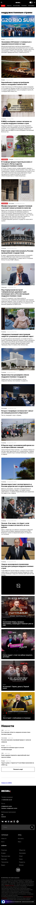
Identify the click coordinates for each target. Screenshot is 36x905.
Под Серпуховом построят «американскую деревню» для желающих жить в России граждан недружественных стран (15, 293)
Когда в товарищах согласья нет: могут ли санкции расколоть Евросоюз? (17, 412)
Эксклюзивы (16, 5)
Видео (3, 5)
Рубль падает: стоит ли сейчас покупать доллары (17, 656)
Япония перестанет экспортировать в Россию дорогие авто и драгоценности (17, 485)
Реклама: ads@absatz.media (9, 808)
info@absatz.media (6, 806)
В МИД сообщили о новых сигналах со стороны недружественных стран (16, 122)
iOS (2, 814)
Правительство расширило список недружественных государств (15, 376)
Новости (9, 5)
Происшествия (5, 856)
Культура (4, 859)
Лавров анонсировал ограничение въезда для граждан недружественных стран (17, 566)
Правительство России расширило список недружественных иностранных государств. (14, 380)
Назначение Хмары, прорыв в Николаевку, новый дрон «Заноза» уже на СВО (18, 623)
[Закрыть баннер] (33, 902)
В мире (3, 39)
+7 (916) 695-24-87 (6, 799)
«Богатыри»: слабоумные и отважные (16, 718)
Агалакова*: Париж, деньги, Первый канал (16, 687)
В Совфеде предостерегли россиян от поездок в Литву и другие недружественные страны (16, 164)
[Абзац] (18, 2)
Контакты (21, 838)
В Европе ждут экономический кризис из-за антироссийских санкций (18, 446)
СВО (2, 730)
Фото (2, 841)
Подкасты (22, 862)
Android (3, 816)
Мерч (19, 841)
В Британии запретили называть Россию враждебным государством (17, 252)
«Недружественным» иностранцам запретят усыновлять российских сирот (17, 335)
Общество (4, 287)
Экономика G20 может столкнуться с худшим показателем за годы (16, 43)
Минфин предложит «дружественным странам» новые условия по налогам (16, 207)
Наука (21, 859)
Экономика (31, 5)
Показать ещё (18, 769)
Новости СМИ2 (6, 783)
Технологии (4, 862)
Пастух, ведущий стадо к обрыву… (11, 415)
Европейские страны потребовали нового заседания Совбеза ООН (15, 83)
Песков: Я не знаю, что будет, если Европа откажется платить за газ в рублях (15, 525)
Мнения (21, 865)
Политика (24, 5)
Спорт (21, 856)
